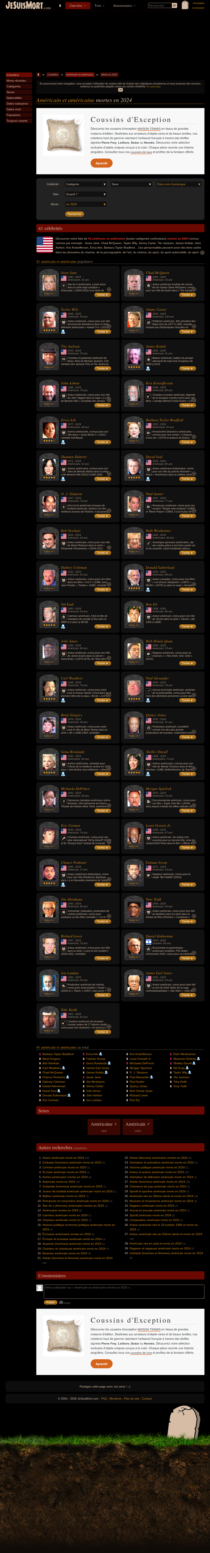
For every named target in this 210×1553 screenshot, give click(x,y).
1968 (70, 313)
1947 (70, 498)
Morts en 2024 (109, 74)
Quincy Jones (156, 714)
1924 (155, 313)
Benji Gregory (71, 714)
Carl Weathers (71, 678)
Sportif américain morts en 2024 (150, 1215)
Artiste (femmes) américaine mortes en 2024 (159, 1157)
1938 (155, 608)
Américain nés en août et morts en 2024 (156, 1243)
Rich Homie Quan (159, 641)
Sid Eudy (67, 604)
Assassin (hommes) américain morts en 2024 (71, 1243)
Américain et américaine (79, 74)
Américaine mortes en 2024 (60, 1210)
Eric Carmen (70, 825)
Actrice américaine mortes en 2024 (65, 1177)
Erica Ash (68, 419)
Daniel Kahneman (159, 936)
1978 (70, 719)
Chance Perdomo (73, 862)
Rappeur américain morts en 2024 (152, 1205)
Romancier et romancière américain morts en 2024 (75, 1201)
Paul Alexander (157, 678)
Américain (158, 279)
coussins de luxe (141, 152)
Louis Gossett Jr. (158, 825)
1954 (155, 903)
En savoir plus (154, 86)
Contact (147, 1398)
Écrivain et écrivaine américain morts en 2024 (72, 1239)
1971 (70, 461)
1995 (70, 793)
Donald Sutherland (160, 567)
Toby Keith (69, 1009)
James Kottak (156, 346)
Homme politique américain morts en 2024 (157, 1167)
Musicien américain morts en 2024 (64, 1253)
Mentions (115, 1398)
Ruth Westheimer (158, 530)
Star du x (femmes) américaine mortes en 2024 (73, 1205)
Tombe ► (102, 294)
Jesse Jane (69, 272)
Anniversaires (122, 5)
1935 (155, 571)
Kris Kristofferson (159, 383)
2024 (78, 277)
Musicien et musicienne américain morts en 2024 (161, 1201)
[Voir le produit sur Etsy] (63, 135)
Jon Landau (70, 972)
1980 (70, 277)
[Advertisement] (105, 41)
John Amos (69, 641)
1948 (70, 387)
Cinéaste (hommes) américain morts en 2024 (71, 1162)
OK (120, 89)
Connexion (198, 8)
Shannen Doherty (74, 456)
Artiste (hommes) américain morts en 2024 (157, 1181)
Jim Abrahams (71, 899)
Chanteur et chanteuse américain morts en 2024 (73, 1248)
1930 (70, 756)
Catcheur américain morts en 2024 (65, 1215)
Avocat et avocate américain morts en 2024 (158, 1210)
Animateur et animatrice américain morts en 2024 (162, 1162)
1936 (155, 387)
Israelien (157, 943)
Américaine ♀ (104, 1126)
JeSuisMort (24, 5)
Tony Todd (153, 899)
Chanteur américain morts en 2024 (65, 1220)
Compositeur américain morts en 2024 (154, 1220)
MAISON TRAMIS (149, 128)
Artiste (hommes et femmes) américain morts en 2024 (77, 1258)
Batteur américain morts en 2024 (63, 1196)
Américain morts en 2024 (58, 1181)
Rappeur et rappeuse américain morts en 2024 (160, 1248)
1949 (155, 756)
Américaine (73, 279)
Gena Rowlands (72, 751)
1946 (155, 682)
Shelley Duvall (157, 751)
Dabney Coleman (74, 567)
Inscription (198, 3)
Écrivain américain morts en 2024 (64, 1172)
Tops (98, 5)
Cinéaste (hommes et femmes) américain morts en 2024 (166, 1253)
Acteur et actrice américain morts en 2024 (157, 1172)
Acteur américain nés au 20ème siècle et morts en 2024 (166, 1234)
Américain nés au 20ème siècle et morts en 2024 (161, 1196)
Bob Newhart (70, 530)
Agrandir (102, 163)
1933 (155, 424)
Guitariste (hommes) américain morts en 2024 (72, 1186)
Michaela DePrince (75, 788)
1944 (70, 903)
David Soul (154, 456)
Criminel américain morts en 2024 (64, 1167)
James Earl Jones (159, 972)
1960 (155, 277)
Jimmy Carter (156, 309)
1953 (70, 350)
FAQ (104, 1398)
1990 (155, 645)
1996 (70, 866)
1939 (70, 645)
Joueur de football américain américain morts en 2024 (77, 1191)
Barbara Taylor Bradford (164, 419)
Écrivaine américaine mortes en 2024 (66, 1234)
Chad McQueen (157, 272)
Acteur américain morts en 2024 (63, 1157)
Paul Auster (154, 493)
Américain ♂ (138, 1126)
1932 (70, 571)
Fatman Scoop (156, 862)
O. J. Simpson (71, 493)
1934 (155, 940)
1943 (155, 461)
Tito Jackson (70, 346)
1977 (70, 424)
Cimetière (76, 5)
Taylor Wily (69, 309)
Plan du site (131, 1398)
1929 (70, 535)
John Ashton (70, 383)
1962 (155, 350)
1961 (70, 1014)
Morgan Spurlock (158, 788)
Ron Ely (152, 604)
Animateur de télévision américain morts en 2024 (161, 1177)
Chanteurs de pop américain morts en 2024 (158, 1186)
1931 (155, 977)
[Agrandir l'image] (78, 121)
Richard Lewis (71, 936)
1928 (155, 535)
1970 (155, 793)
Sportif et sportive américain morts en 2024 (158, 1191)
